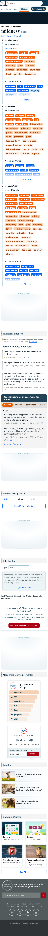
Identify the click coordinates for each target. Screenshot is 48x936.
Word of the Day (24, 736)
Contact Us (10, 906)
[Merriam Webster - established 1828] (2, 3)
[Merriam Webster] (24, 731)
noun (24, 31)
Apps (24, 904)
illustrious (22, 740)
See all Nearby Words (23, 506)
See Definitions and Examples (23, 744)
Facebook (12, 912)
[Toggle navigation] (45, 3)
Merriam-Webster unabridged (24, 625)
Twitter (20, 912)
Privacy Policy (23, 906)
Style (4, 567)
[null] (31, 740)
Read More (33, 342)
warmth (7, 404)
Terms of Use (36, 906)
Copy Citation (25, 587)
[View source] (29, 357)
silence (18, 404)
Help (7, 904)
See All (23, 872)
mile (33, 499)
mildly (5, 499)
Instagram (36, 912)
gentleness (31, 404)
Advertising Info (35, 904)
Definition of (10, 36)
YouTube (28, 912)
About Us (15, 904)
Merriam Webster (7, 885)
